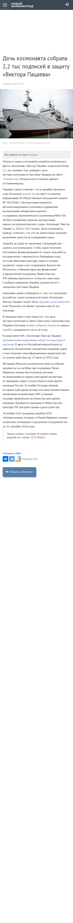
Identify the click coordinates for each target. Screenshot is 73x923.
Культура (33, 154)
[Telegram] (12, 459)
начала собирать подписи (42, 325)
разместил (29, 193)
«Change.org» (11, 179)
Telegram (8, 453)
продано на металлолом (54, 301)
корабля (8, 329)
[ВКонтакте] (5, 459)
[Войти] (66, 4)
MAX (18, 453)
